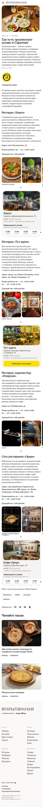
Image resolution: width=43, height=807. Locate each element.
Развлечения (32, 740)
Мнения (30, 737)
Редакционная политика (11, 791)
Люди (29, 727)
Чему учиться (33, 734)
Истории (5, 734)
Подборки (6, 755)
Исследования (33, 767)
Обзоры (5, 731)
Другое (30, 774)
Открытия (31, 755)
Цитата (30, 770)
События (31, 761)
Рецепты (14, 655)
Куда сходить (7, 737)
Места (5, 36)
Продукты (6, 761)
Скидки (30, 752)
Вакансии (31, 758)
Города (14, 36)
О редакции (6, 789)
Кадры (30, 764)
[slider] (21, 201)
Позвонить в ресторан (21, 363)
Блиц (29, 743)
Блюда (5, 655)
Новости (31, 749)
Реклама (5, 786)
